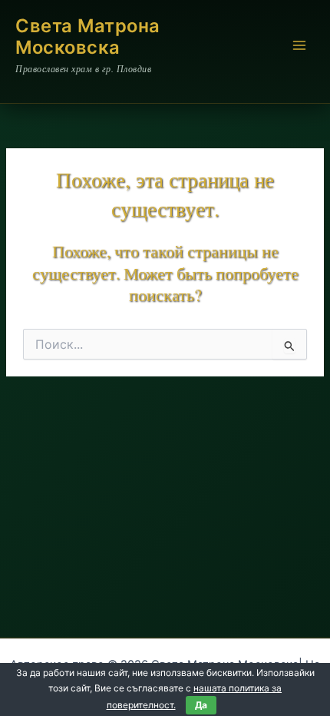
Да (201, 705)
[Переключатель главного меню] (299, 45)
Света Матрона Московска (87, 36)
